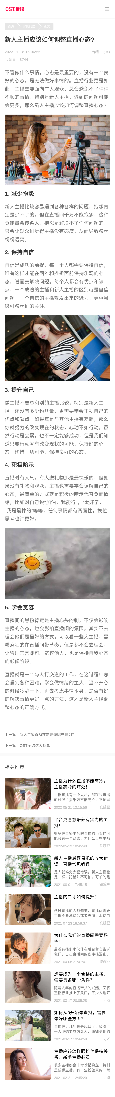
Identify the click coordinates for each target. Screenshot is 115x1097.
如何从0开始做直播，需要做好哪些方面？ (80, 1015)
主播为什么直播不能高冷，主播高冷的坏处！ (81, 784)
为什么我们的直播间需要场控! (81, 938)
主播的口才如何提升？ (76, 897)
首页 (11, 26)
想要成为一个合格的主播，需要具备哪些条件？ (81, 977)
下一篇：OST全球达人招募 (27, 746)
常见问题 (29, 26)
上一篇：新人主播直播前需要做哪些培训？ (40, 735)
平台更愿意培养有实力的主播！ (81, 822)
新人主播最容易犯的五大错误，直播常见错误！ (81, 861)
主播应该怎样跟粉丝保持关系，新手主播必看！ (81, 1054)
